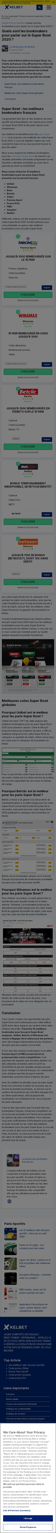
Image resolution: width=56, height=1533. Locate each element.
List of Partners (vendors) (16, 1510)
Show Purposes (28, 1527)
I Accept (28, 1518)
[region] (28, 1478)
